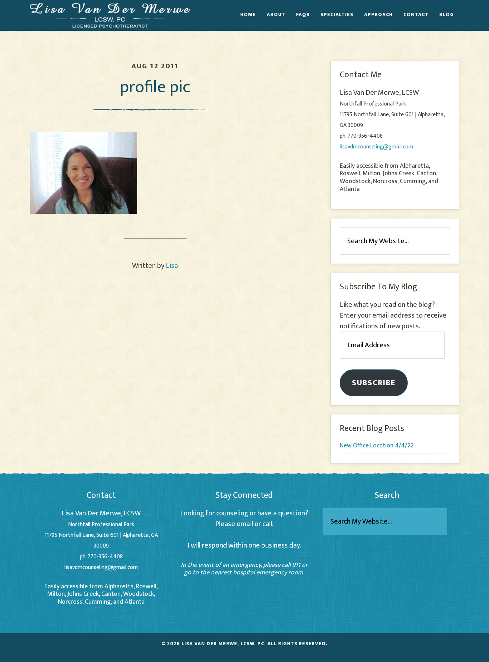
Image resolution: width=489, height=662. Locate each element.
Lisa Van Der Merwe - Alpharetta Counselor (110, 15)
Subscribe (374, 382)
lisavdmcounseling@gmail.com (376, 147)
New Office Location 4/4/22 (377, 445)
